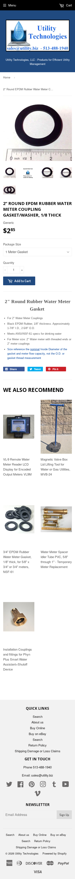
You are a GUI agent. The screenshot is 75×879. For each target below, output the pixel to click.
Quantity (8, 263)
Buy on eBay (37, 733)
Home (6, 77)
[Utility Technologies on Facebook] (20, 785)
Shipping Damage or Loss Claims (37, 751)
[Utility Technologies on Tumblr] (54, 785)
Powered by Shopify (54, 853)
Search (37, 716)
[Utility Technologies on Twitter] (9, 785)
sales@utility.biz (42, 775)
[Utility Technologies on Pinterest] (32, 785)
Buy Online (37, 728)
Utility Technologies (27, 853)
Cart (68, 5)
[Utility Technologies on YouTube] (65, 785)
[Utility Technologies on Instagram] (43, 785)
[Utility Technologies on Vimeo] (37, 794)
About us (37, 722)
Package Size (12, 244)
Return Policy (37, 745)
